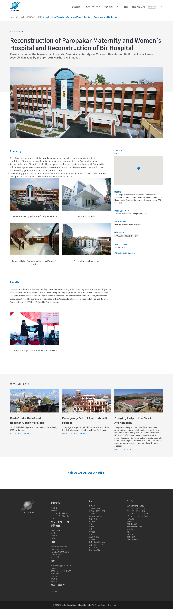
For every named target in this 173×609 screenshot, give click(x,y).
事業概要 (55, 525)
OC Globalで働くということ (61, 566)
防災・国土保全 (19, 31)
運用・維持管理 (133, 539)
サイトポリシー (115, 605)
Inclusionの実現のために (60, 552)
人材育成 (54, 581)
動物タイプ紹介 (56, 554)
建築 (39, 17)
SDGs (53, 538)
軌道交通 (92, 539)
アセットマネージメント (136, 508)
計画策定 (130, 529)
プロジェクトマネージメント (138, 514)
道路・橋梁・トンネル (97, 545)
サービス (54, 535)
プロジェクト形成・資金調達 (138, 516)
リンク (53, 518)
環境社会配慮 (132, 524)
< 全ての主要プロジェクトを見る (86, 472)
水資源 (91, 526)
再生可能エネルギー (96, 516)
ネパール (27, 433)
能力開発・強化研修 (134, 526)
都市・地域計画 (94, 547)
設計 (136, 235)
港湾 (90, 529)
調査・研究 (131, 537)
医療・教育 (93, 519)
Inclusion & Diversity (59, 547)
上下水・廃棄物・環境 (97, 511)
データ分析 (55, 557)
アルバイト (55, 576)
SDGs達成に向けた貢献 (135, 506)
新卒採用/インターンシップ (61, 571)
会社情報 (55, 503)
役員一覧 (54, 510)
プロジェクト (31, 17)
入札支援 (119, 235)
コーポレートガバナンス (60, 513)
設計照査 (130, 534)
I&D (53, 541)
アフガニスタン (125, 449)
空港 (90, 534)
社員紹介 (54, 568)
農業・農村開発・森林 (97, 542)
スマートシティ (94, 508)
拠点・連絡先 (58, 585)
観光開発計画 (94, 537)
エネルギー (93, 506)
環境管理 (92, 532)
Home (12, 17)
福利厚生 (54, 579)
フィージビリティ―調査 (136, 511)
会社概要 (54, 508)
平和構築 (92, 521)
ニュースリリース (60, 522)
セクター (54, 533)
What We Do (20, 17)
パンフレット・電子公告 (60, 516)
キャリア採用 (55, 573)
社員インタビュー (57, 549)
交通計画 (92, 514)
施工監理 (128, 235)
